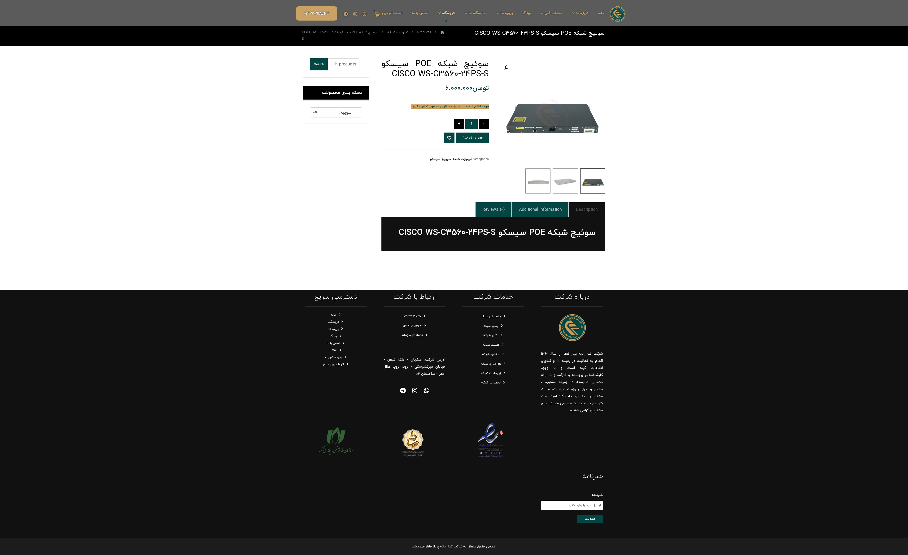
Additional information (540, 210)
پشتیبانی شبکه (491, 316)
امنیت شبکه (491, 345)
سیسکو (435, 159)
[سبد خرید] (376, 13)
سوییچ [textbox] (337, 113)
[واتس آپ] (364, 14)
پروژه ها (333, 329)
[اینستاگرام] (355, 14)
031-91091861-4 (412, 326)
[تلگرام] (345, 14)
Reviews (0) (493, 210)
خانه (333, 315)
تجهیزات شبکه (462, 159)
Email (333, 350)
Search (319, 64)
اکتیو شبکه (490, 335)
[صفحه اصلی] (442, 32)
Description (587, 210)
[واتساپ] (426, 390)
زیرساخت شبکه (491, 373)
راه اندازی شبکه (491, 364)
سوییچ (446, 159)
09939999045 (412, 316)
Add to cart (475, 138)
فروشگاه (333, 322)
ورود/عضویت (333, 357)
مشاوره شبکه (490, 354)
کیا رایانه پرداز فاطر (577, 354)
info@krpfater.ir (412, 335)
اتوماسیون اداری (333, 364)
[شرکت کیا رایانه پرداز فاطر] (617, 14)
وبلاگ (333, 336)
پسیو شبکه (490, 326)
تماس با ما (333, 343)
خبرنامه (597, 495)
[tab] (587, 210)
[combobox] (336, 112)
